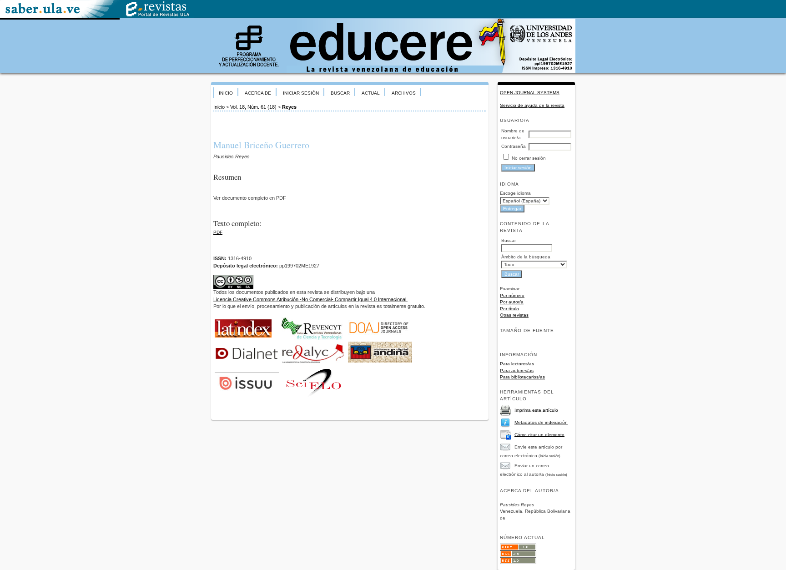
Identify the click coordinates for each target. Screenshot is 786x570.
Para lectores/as (517, 363)
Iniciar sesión (301, 93)
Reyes (289, 107)
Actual (371, 93)
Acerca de (258, 93)
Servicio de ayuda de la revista (532, 105)
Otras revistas (514, 315)
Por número (512, 295)
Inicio (226, 93)
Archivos (404, 93)
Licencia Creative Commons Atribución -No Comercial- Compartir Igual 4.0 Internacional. (310, 299)
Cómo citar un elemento (539, 434)
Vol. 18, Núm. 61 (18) (253, 107)
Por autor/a (512, 301)
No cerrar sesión (529, 158)
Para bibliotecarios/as (522, 376)
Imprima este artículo (536, 409)
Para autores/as (517, 370)
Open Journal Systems (529, 92)
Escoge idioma (515, 193)
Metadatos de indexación (541, 421)
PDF (217, 232)
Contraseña (513, 146)
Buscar (340, 93)
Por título (509, 308)
